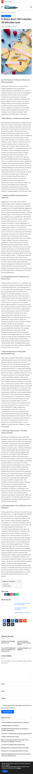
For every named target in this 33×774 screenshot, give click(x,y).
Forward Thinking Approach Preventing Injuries (23, 642)
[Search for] (31, 7)
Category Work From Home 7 (22, 612)
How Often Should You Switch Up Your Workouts (22, 603)
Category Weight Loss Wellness (24, 648)
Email (3, 691)
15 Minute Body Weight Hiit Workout (8, 642)
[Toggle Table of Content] (18, 581)
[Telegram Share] (14, 594)
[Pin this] (11, 594)
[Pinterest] (20, 620)
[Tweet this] (8, 594)
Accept (5, 771)
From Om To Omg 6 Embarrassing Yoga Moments (16, 733)
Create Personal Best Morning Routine (13, 745)
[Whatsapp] (17, 594)
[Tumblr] (16, 620)
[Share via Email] (8, 624)
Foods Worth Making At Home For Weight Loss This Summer (8, 649)
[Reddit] (24, 620)
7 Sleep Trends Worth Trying (10, 737)
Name (3, 684)
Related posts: (7, 586)
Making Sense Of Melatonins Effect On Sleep (15, 748)
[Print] (12, 624)
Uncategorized (10, 12)
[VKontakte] (4, 624)
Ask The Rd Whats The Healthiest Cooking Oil (15, 722)
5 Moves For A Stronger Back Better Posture (14, 751)
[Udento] (11, 7)
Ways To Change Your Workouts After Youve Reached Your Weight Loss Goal (15, 740)
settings (19, 768)
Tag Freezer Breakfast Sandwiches (20, 608)
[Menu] (2, 7)
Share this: (6, 584)
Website (3, 698)
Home (4, 12)
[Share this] (5, 594)
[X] (8, 620)
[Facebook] (4, 620)
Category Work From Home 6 (10, 725)
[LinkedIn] (12, 620)
